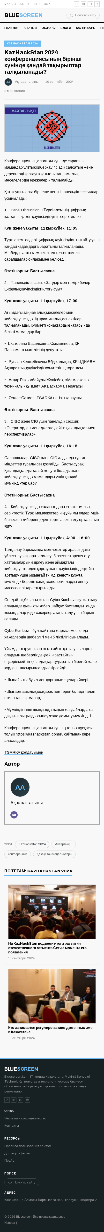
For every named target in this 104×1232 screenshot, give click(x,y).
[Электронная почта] (14, 815)
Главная (12, 28)
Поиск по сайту (85, 15)
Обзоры (49, 28)
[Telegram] (76, 4)
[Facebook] (97, 4)
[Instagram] (83, 4)
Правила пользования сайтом (27, 1146)
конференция (17, 854)
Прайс (9, 1160)
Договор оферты (17, 1153)
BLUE (23, 15)
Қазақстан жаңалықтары (54, 854)
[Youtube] (90, 4)
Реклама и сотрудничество (25, 1118)
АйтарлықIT (63, 844)
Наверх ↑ (10, 1222)
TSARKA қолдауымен (23, 752)
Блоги (65, 28)
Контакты (11, 1125)
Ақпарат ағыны (26, 81)
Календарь (86, 28)
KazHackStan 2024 (22, 43)
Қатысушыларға (18, 192)
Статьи (30, 28)
